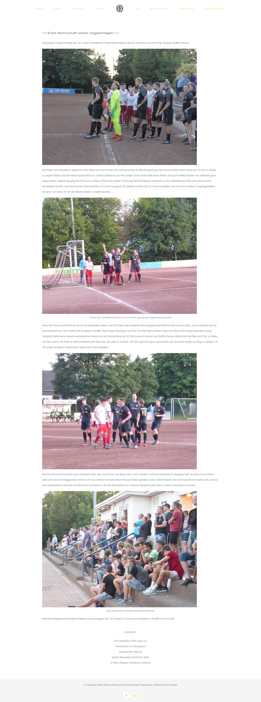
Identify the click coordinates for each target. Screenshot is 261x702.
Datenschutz (160, 685)
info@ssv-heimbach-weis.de (134, 662)
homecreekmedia (129, 685)
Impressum (146, 685)
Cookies (173, 685)
